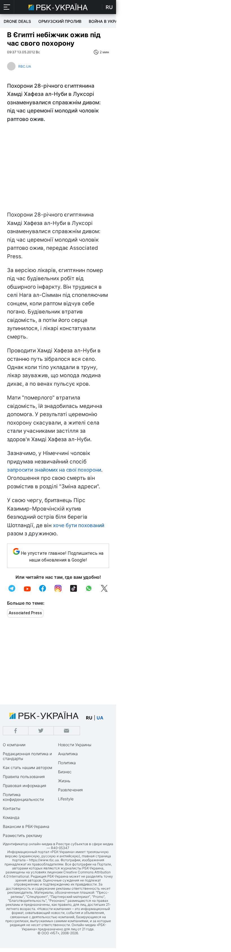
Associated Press (25, 613)
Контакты (11, 808)
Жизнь (64, 780)
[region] (58, 168)
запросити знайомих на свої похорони (54, 470)
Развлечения (70, 789)
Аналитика (68, 753)
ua (100, 718)
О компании (14, 744)
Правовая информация (24, 785)
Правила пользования (24, 776)
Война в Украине (107, 21)
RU (109, 7)
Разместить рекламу (22, 835)
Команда (11, 817)
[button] (7, 7)
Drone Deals (17, 21)
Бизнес (65, 771)
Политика (67, 762)
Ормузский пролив (59, 21)
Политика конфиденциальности (23, 797)
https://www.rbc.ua (44, 860)
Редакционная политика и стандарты (27, 756)
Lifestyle (66, 798)
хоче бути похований (78, 525)
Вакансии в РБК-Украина (26, 826)
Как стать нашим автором (27, 767)
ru (89, 718)
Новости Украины (74, 744)
